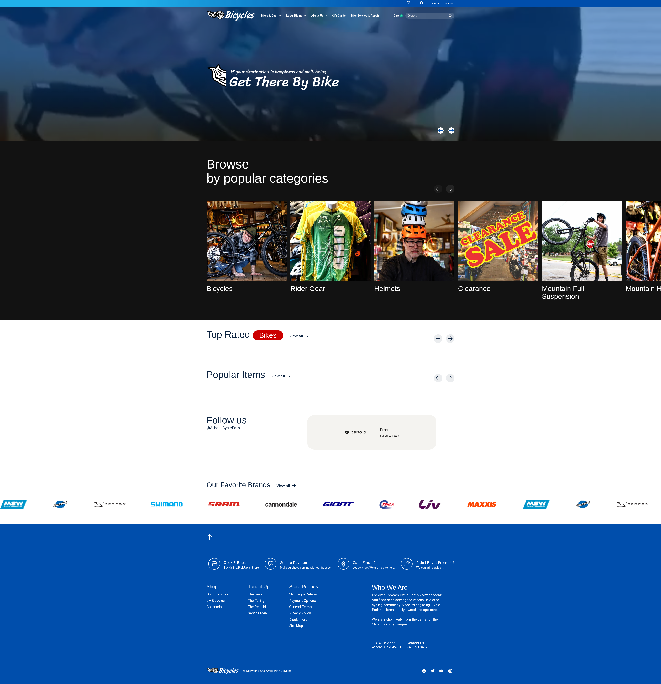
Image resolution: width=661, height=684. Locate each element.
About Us (317, 15)
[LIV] (329, 504)
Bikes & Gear (269, 15)
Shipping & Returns (303, 594)
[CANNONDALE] (180, 504)
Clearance (474, 289)
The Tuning (256, 601)
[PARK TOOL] (482, 504)
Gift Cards (339, 15)
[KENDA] (286, 504)
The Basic (255, 594)
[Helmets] (414, 241)
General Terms (300, 607)
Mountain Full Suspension (563, 292)
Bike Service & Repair (365, 15)
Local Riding (294, 15)
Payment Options (302, 601)
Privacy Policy (300, 613)
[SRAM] (123, 504)
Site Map (296, 626)
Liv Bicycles (216, 601)
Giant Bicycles (217, 594)
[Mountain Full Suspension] (582, 241)
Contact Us (415, 643)
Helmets (387, 289)
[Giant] (237, 504)
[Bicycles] (247, 241)
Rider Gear (307, 289)
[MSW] (435, 504)
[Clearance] (498, 241)
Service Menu (258, 613)
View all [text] (299, 337)
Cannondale (215, 607)
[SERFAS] (532, 504)
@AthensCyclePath (223, 428)
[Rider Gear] (330, 241)
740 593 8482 (417, 647)
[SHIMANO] (66, 504)
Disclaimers (298, 619)
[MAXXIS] (381, 504)
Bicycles (220, 289)
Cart (399, 15)
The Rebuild (257, 607)
